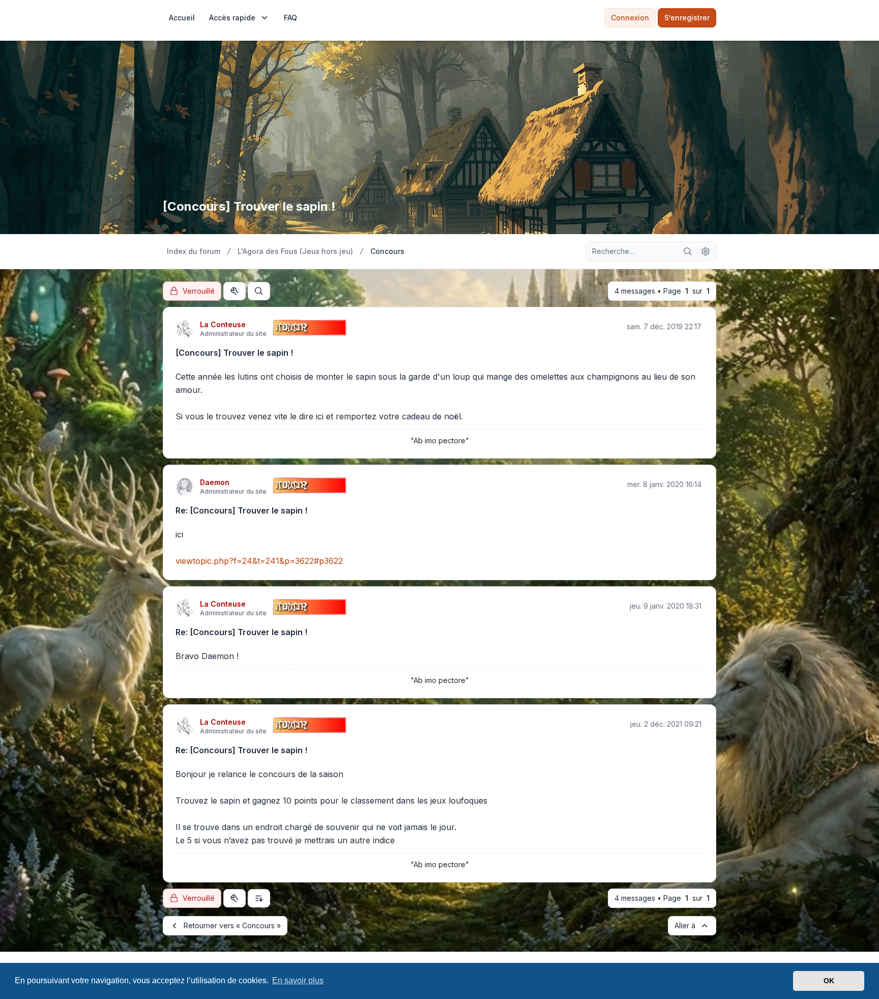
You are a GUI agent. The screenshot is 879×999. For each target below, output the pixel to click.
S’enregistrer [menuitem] (687, 17)
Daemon (214, 482)
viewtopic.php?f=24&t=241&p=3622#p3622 (259, 561)
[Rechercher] (687, 251)
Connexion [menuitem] (630, 17)
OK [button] (829, 981)
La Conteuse (223, 324)
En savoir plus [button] (298, 980)
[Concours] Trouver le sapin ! (234, 353)
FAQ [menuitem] (290, 17)
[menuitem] (182, 18)
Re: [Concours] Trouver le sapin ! (241, 510)
